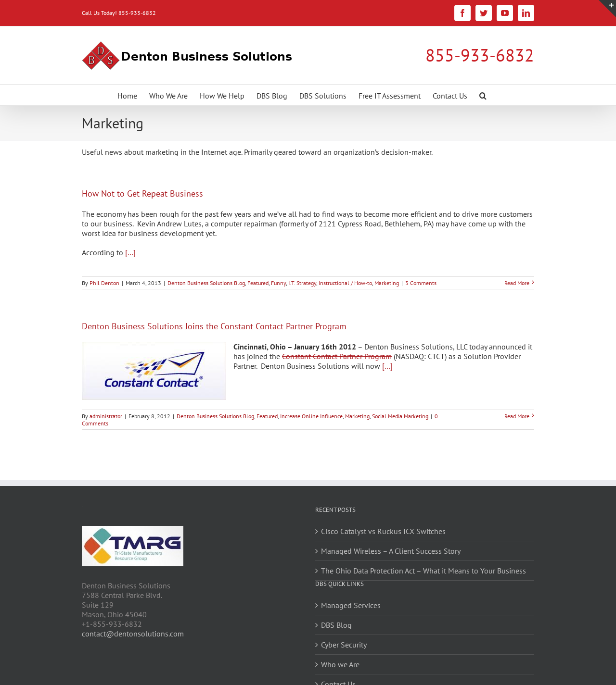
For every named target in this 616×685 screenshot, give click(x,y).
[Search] (483, 95)
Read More (516, 282)
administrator (106, 416)
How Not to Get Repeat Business (142, 193)
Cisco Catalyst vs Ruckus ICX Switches (383, 531)
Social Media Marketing (400, 416)
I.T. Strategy (302, 282)
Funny (278, 282)
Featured (258, 282)
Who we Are (340, 664)
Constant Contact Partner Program (337, 356)
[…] (130, 252)
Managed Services (351, 605)
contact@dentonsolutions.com (133, 633)
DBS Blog (336, 625)
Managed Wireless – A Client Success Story (391, 551)
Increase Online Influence (311, 416)
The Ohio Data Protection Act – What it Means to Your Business (423, 570)
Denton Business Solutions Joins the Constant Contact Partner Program (214, 326)
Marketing (386, 282)
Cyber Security (344, 644)
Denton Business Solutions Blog (206, 282)
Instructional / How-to (345, 282)
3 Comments (420, 282)
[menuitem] (127, 95)
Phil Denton (104, 282)
